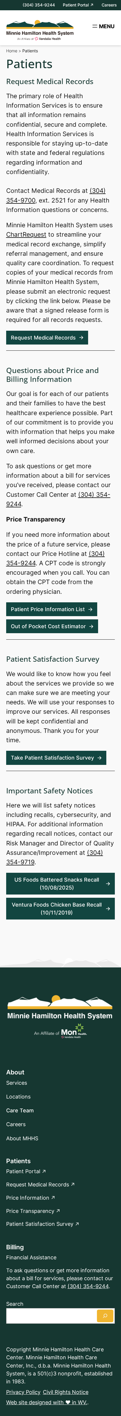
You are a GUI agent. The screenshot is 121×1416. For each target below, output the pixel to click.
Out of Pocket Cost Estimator (48, 626)
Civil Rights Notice (65, 1392)
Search (14, 1304)
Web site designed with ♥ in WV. (46, 1402)
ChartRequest (26, 234)
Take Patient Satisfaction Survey (52, 758)
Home (11, 50)
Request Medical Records (43, 338)
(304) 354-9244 (88, 1286)
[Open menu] (103, 26)
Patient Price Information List (48, 609)
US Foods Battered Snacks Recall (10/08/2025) (56, 884)
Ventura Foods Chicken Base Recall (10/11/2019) (57, 909)
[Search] (105, 1316)
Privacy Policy (23, 1392)
